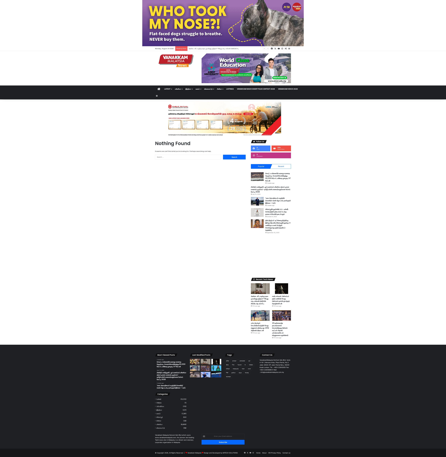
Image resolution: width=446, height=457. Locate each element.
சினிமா (219, 89)
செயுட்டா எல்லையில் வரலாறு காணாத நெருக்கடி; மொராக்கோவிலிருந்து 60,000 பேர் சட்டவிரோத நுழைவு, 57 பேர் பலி (278, 177)
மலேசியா (178, 89)
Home (258, 453)
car (249, 361)
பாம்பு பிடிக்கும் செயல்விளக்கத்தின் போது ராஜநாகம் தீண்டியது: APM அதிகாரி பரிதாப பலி (260, 327)
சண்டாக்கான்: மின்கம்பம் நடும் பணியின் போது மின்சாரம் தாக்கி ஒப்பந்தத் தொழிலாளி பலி (281, 300)
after (227, 361)
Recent (281, 166)
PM (227, 372)
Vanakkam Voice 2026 (288, 89)
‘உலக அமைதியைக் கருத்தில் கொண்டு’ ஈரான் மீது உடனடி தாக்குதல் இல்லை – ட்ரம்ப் (278, 200)
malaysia (236, 369)
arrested (242, 361)
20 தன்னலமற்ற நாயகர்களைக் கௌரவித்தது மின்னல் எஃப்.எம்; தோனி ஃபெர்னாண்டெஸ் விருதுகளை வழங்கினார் (280, 329)
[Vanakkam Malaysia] (176, 60)
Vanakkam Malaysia (194, 453)
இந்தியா (188, 89)
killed (228, 369)
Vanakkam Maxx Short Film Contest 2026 (256, 89)
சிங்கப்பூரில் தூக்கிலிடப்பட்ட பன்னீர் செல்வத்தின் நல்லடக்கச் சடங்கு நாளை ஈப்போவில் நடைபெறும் (276, 211)
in (245, 365)
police (233, 372)
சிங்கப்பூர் (159, 417)
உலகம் (198, 89)
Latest (167, 89)
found (239, 365)
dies (227, 365)
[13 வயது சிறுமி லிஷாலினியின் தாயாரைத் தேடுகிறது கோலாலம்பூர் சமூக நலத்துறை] (216, 368)
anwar (234, 361)
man (243, 369)
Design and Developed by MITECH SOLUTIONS (221, 453)
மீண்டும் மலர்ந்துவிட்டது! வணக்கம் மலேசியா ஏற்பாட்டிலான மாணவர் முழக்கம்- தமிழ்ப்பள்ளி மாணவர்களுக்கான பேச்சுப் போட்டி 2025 (270, 189)
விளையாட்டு (208, 89)
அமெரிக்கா (160, 406)
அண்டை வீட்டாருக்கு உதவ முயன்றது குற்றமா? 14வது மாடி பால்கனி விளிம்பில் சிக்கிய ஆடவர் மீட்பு (219, 48)
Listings (230, 89)
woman (228, 376)
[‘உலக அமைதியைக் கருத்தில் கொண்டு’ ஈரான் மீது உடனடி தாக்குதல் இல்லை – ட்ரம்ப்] (257, 201)
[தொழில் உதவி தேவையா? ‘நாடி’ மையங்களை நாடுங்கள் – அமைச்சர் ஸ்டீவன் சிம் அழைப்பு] (206, 374)
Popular (261, 166)
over (249, 369)
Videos (158, 403)
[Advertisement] (271, 255)
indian (251, 365)
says (240, 372)
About (264, 453)
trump (247, 372)
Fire (233, 365)
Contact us (286, 453)
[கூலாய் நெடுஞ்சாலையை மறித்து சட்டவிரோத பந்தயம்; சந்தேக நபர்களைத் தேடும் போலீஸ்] (195, 374)
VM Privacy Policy (274, 453)
